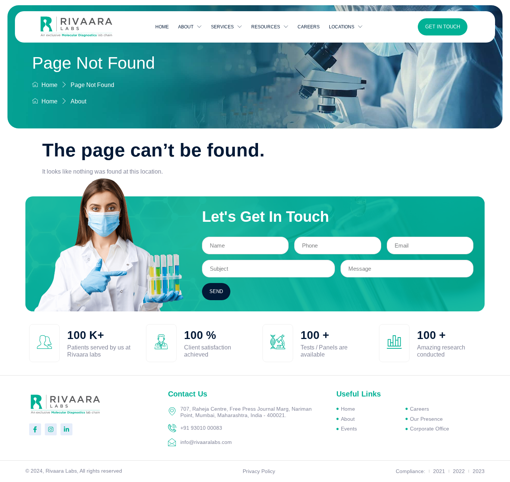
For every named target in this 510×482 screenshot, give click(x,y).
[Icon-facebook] (35, 429)
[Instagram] (51, 429)
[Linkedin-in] (66, 429)
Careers (309, 26)
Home (162, 26)
